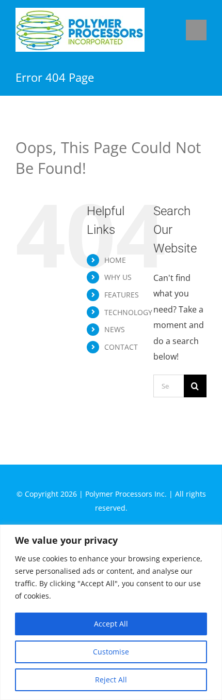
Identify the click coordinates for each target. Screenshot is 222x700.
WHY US (118, 277)
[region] (111, 612)
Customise (111, 652)
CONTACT (121, 347)
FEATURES (121, 295)
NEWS (114, 329)
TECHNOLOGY (128, 312)
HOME (115, 260)
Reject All (111, 679)
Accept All (111, 624)
